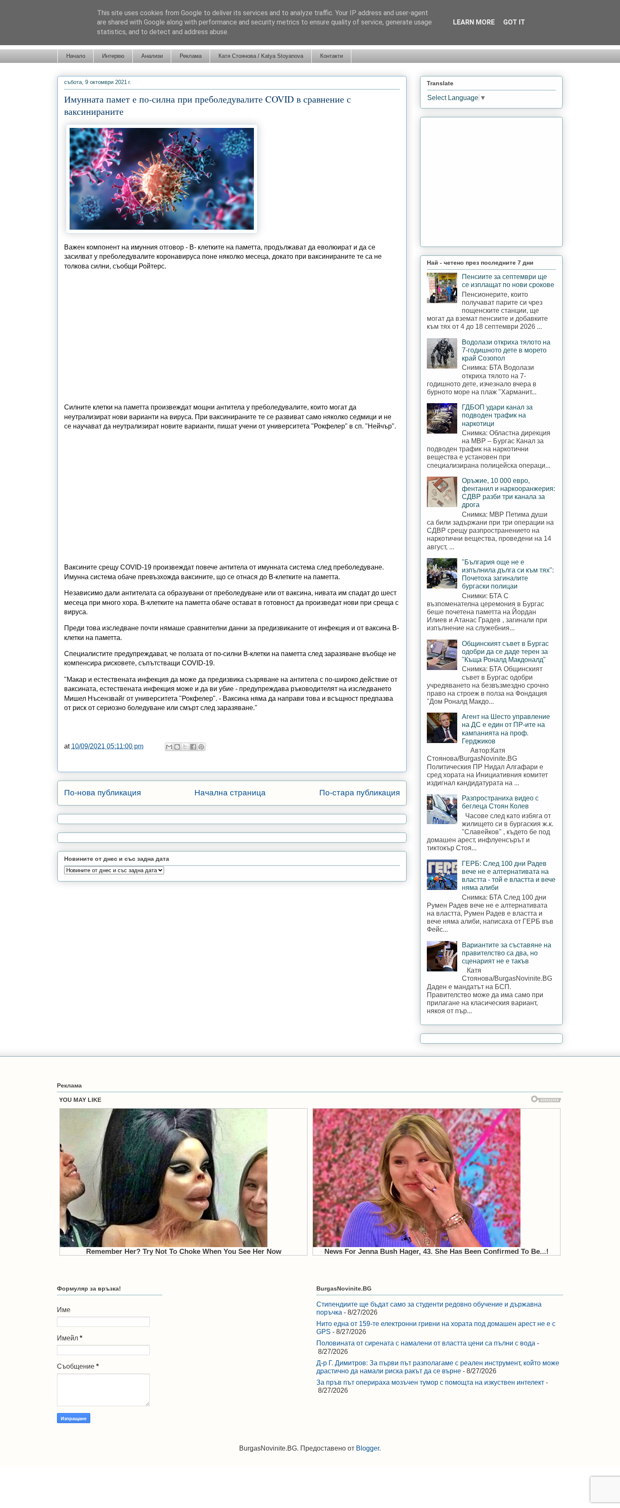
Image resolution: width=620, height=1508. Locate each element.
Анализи (152, 56)
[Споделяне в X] (185, 747)
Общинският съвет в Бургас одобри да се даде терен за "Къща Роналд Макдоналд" (505, 651)
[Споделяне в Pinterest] (201, 747)
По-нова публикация (102, 792)
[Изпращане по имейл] (169, 747)
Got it (514, 22)
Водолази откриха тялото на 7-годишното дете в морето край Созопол (506, 350)
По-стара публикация (359, 792)
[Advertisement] (232, 337)
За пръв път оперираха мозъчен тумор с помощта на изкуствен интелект (430, 1382)
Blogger (367, 1448)
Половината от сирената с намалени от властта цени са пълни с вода (425, 1343)
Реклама (191, 56)
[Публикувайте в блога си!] (177, 747)
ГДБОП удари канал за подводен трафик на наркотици (497, 415)
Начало (75, 56)
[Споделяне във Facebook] (193, 747)
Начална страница (230, 792)
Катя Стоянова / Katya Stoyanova (260, 56)
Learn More (474, 22)
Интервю (113, 56)
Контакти (331, 56)
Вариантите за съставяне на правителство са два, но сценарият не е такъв (506, 953)
